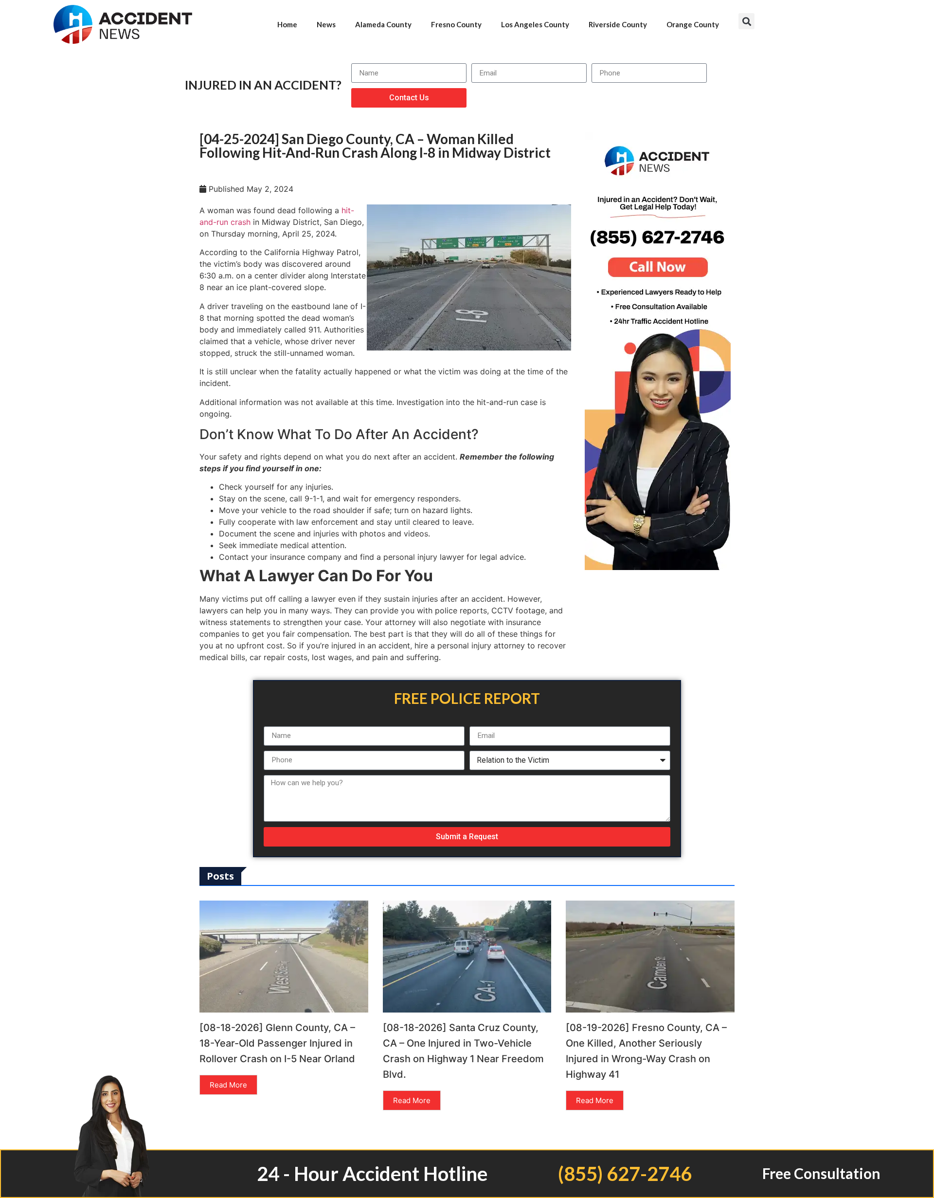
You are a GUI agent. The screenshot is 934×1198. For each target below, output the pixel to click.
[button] (746, 21)
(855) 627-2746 (625, 1173)
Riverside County (618, 24)
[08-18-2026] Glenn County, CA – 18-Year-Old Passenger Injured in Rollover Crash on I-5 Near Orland (277, 1043)
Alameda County (383, 24)
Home (287, 24)
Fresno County (456, 24)
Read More (228, 1084)
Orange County (692, 24)
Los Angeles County (535, 24)
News (326, 24)
